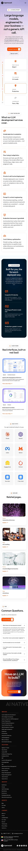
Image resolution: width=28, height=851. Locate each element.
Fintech (3, 787)
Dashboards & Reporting (7, 754)
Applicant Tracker (5, 747)
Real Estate (4, 791)
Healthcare (4, 784)
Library (3, 807)
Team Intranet (5, 776)
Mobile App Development (7, 729)
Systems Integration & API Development (10, 718)
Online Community (5, 768)
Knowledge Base (5, 762)
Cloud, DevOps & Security (7, 725)
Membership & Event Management (9, 766)
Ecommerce (4, 793)
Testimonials (4, 823)
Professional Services (6, 795)
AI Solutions (4, 731)
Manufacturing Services (7, 797)
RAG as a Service (5, 739)
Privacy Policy (4, 825)
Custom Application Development (9, 714)
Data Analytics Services (6, 741)
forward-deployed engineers (11, 40)
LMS (2, 764)
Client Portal (4, 749)
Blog (3, 803)
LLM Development (5, 737)
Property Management (6, 774)
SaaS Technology (5, 789)
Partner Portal (5, 770)
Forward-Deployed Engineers (8, 723)
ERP (2, 758)
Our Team (4, 819)
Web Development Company (8, 727)
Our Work (4, 805)
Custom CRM (4, 751)
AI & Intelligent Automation (7, 716)
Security (3, 821)
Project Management (6, 772)
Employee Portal (5, 756)
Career (3, 815)
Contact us (4, 828)
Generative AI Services (6, 735)
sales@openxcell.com (18, 833)
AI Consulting (4, 733)
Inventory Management (7, 760)
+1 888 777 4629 (6, 833)
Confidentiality (5, 817)
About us (3, 813)
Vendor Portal (5, 778)
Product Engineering (6, 721)
